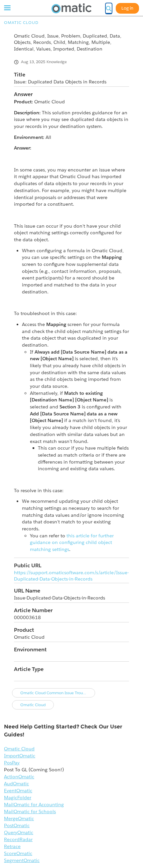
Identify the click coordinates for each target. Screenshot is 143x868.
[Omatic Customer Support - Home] (71, 8)
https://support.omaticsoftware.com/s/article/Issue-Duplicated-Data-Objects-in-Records (71, 576)
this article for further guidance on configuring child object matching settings (72, 542)
